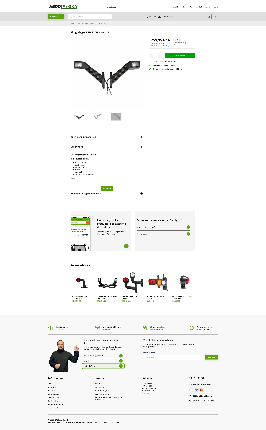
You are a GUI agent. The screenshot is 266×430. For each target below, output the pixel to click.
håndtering (165, 46)
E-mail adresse (149, 352)
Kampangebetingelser (55, 404)
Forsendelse (52, 387)
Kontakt (215, 7)
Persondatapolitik (54, 394)
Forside (73, 24)
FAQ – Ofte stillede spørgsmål (200, 7)
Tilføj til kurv (180, 55)
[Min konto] (209, 16)
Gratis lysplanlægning (102, 394)
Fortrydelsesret (53, 391)
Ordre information (54, 397)
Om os (185, 7)
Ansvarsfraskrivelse (54, 408)
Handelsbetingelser (54, 401)
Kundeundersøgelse (102, 391)
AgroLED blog (100, 387)
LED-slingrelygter (81, 24)
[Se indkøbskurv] (215, 16)
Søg (109, 16)
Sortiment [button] (54, 16)
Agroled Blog (176, 7)
